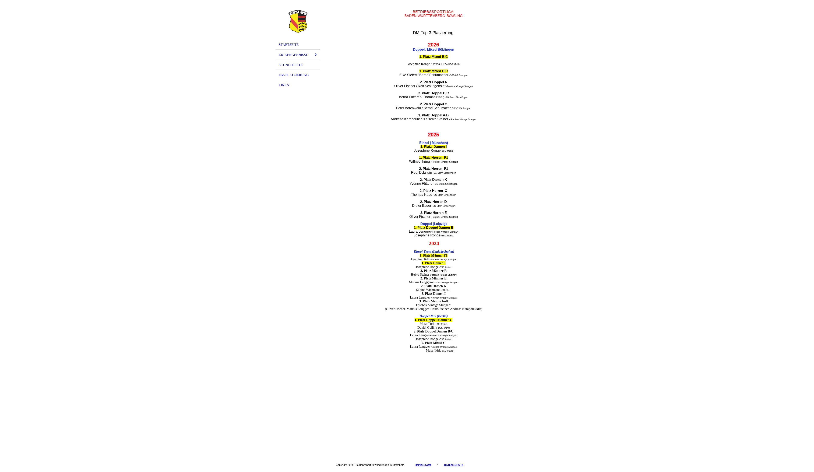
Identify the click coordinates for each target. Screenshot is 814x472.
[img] (298, 22)
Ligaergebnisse (293, 55)
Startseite (289, 44)
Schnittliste (291, 65)
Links (284, 85)
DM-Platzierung (294, 75)
